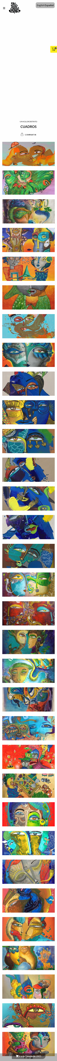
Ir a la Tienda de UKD (30, 1056)
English (40, 5)
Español (49, 5)
